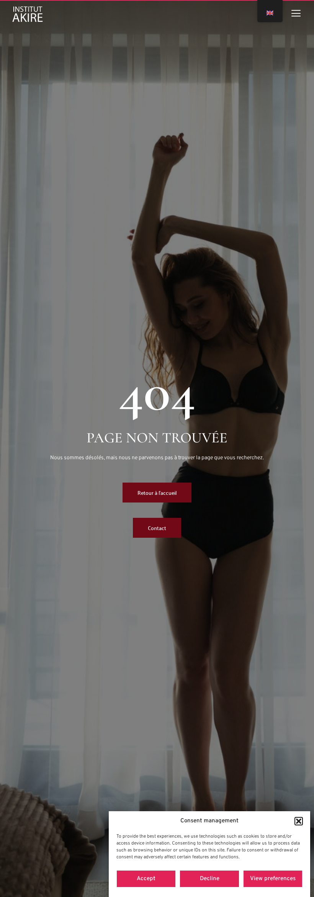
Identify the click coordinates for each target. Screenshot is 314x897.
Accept (146, 878)
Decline (209, 878)
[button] (299, 821)
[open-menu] (296, 14)
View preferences (273, 878)
